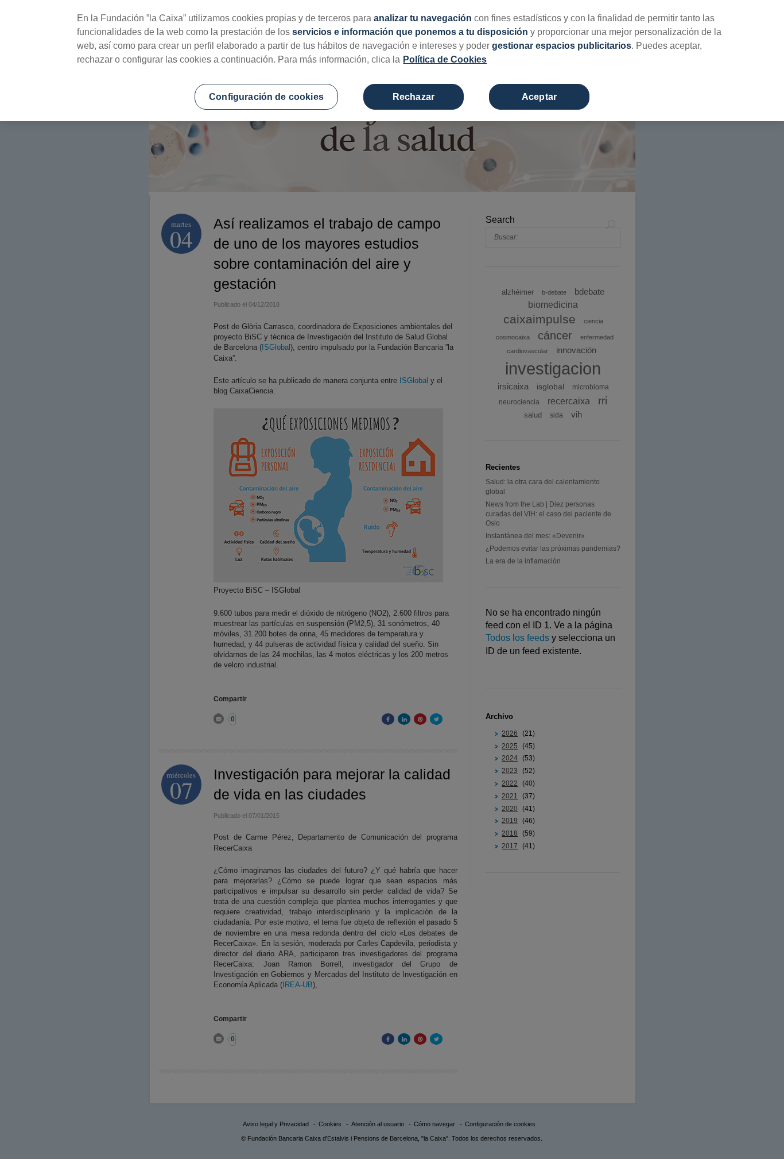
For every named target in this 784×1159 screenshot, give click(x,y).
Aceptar (539, 97)
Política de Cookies (445, 59)
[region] (392, 60)
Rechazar (413, 97)
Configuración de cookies (266, 97)
